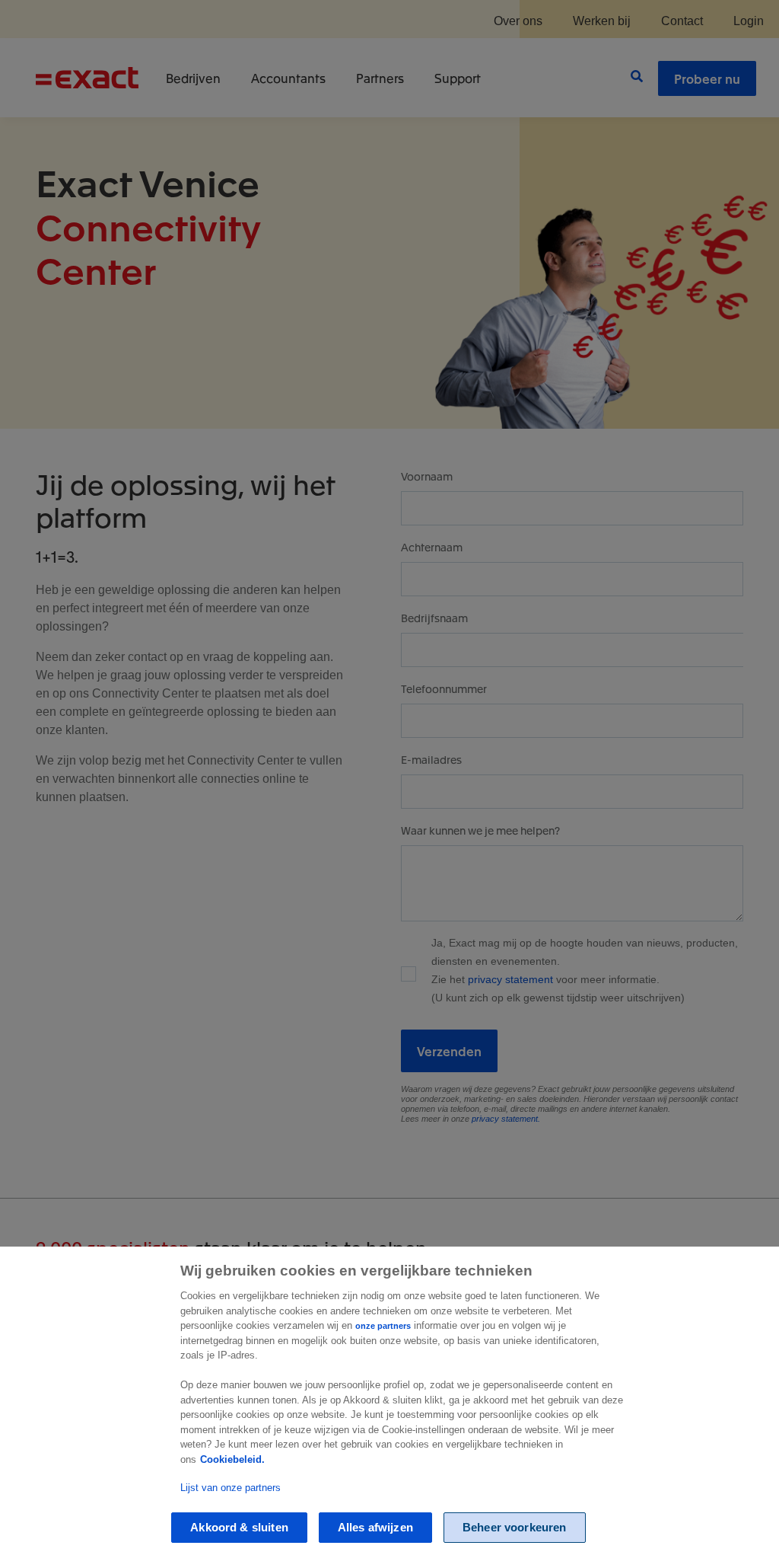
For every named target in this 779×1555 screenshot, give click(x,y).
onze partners (383, 1325)
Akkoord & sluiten (239, 1527)
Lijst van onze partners (230, 1487)
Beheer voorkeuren (515, 1527)
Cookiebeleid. (232, 1459)
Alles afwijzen (375, 1527)
